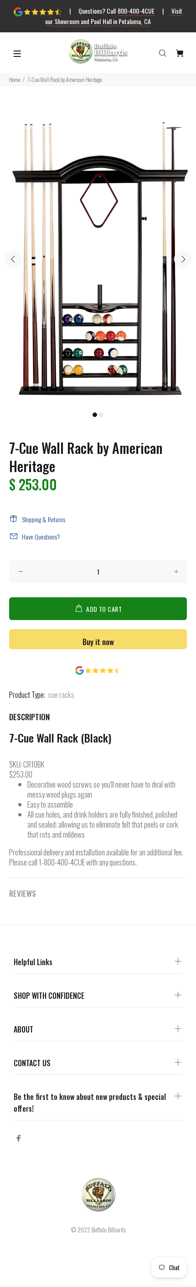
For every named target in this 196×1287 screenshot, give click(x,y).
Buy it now (98, 641)
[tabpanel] (98, 254)
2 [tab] (101, 414)
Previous (13, 259)
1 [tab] (95, 414)
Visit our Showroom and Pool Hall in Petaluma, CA (113, 16)
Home (14, 79)
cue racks (61, 694)
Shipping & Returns (43, 519)
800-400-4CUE (136, 10)
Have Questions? (41, 536)
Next (182, 259)
